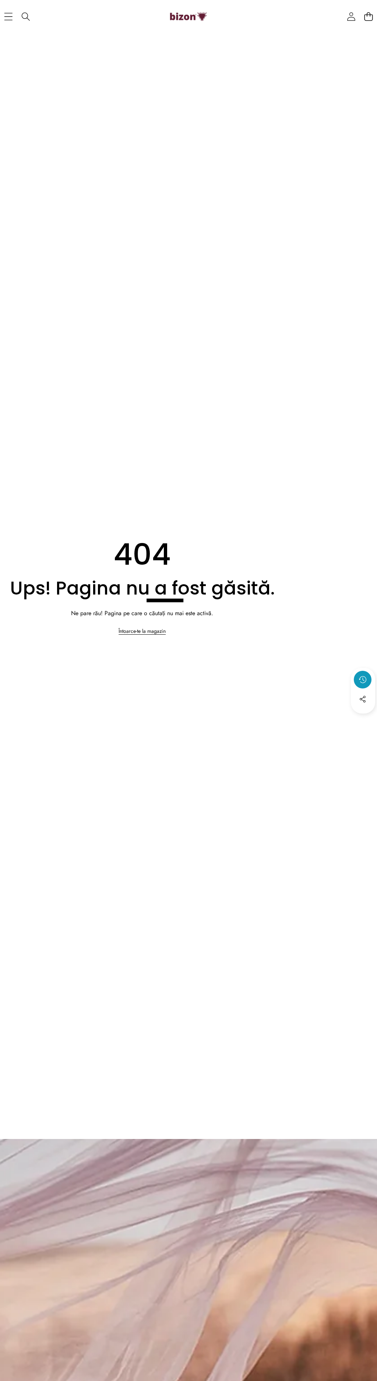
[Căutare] (25, 16)
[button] (368, 16)
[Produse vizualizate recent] (362, 679)
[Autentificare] (351, 16)
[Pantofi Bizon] (188, 16)
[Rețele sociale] (362, 699)
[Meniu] (8, 16)
